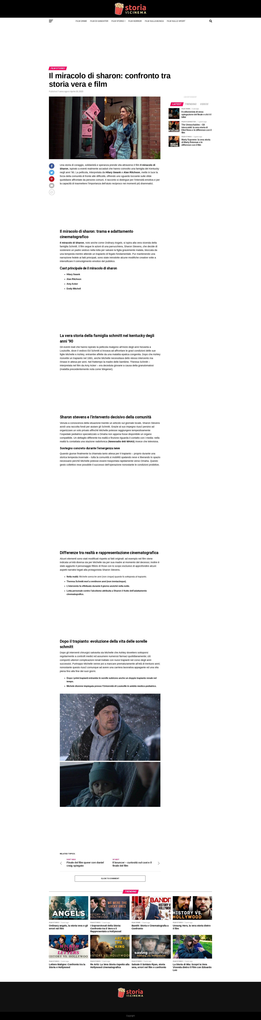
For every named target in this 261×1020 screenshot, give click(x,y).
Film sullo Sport (176, 21)
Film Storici (117, 21)
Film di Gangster (99, 21)
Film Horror (135, 21)
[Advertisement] (130, 46)
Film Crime (81, 21)
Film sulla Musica (154, 21)
